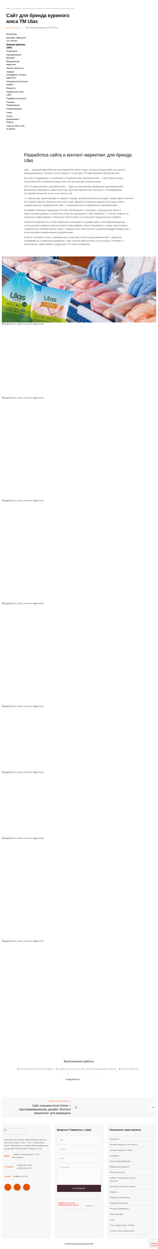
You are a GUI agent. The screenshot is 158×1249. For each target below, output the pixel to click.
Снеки (9, 112)
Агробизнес (11, 34)
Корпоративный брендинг (120, 1161)
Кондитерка (11, 51)
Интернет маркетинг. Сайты (121, 1150)
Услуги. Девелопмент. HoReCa (13, 119)
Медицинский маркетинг (60, 1101)
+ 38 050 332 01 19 (23, 1168)
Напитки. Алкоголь (15, 68)
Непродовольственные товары (122, 1186)
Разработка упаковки (16, 98)
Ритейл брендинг (14, 109)
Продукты (11, 88)
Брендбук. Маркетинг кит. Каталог (124, 1145)
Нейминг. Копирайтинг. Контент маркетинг (16, 75)
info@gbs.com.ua (20, 1176)
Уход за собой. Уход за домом (122, 1231)
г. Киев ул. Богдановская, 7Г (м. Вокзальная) (26, 1155)
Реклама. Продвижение (119, 1209)
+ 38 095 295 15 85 (23, 1165)
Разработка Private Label (120, 1198)
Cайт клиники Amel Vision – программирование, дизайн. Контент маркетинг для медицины (45, 1109)
